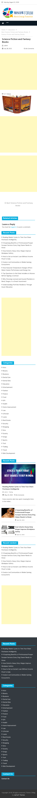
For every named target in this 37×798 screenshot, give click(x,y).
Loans (5, 417)
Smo (4, 430)
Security (5, 423)
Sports (5, 440)
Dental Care (6, 377)
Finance (5, 394)
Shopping (6, 427)
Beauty (5, 371)
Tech (4, 443)
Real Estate (7, 420)
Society (5, 433)
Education (6, 384)
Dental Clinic (7, 380)
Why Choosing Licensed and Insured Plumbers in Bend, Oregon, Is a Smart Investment (17, 280)
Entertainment (8, 387)
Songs (5, 437)
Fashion (5, 390)
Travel (5, 450)
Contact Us (5, 778)
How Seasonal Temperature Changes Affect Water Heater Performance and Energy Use (16, 269)
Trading (5, 446)
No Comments (30, 48)
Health (5, 404)
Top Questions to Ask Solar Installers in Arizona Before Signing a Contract (18, 274)
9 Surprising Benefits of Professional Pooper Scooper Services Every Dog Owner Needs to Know (17, 245)
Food (4, 397)
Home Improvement (9, 407)
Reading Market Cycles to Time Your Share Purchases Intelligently (16, 238)
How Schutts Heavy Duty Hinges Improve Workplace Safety (25, 529)
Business (6, 374)
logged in (14, 227)
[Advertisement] (18, 71)
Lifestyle (6, 413)
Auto (4, 367)
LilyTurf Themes (19, 795)
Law (4, 410)
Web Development (9, 453)
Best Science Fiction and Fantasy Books (20, 204)
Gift (4, 400)
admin (6, 45)
